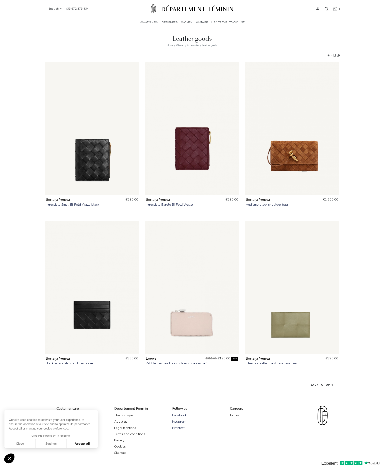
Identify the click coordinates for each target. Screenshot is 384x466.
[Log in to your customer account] (317, 8)
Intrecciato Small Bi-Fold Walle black (72, 204)
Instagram (179, 421)
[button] (9, 458)
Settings (51, 443)
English (54, 9)
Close (20, 443)
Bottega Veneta (58, 199)
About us (120, 421)
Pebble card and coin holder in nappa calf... (177, 363)
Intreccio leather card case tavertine (271, 363)
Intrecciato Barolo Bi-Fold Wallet (169, 204)
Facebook (179, 415)
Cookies (120, 446)
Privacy (119, 440)
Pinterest (178, 427)
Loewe (151, 358)
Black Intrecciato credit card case (69, 363)
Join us (235, 415)
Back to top (320, 384)
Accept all (82, 443)
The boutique (124, 415)
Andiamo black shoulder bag (267, 204)
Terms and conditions (129, 434)
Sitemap (120, 452)
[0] (335, 8)
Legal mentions (125, 427)
